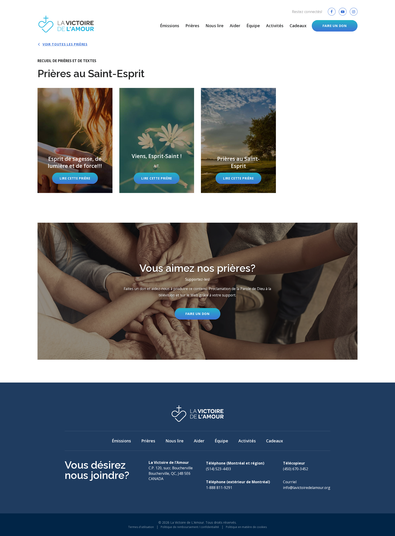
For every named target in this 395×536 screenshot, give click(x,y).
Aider (235, 25)
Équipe (253, 25)
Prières (192, 25)
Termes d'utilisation (141, 527)
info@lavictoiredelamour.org (306, 487)
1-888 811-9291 (219, 487)
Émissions (169, 25)
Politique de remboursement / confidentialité (190, 527)
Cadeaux (298, 25)
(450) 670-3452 (295, 468)
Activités (274, 25)
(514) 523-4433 (218, 468)
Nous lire (215, 25)
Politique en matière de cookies (246, 527)
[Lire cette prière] (75, 140)
